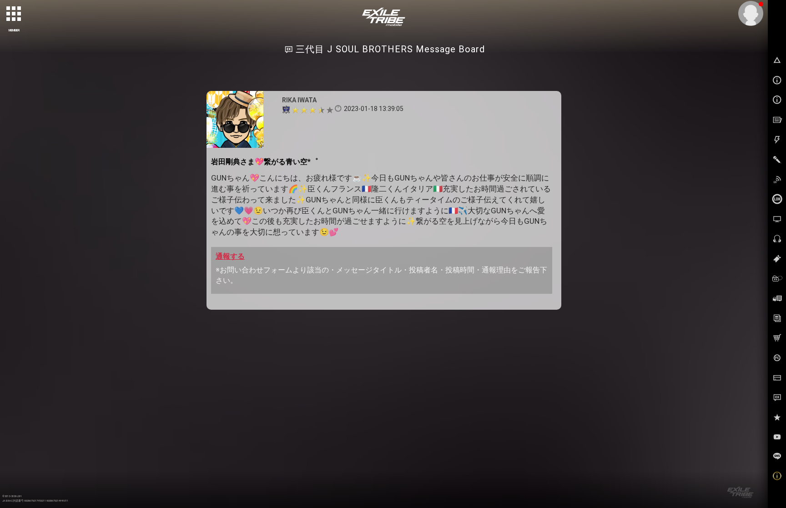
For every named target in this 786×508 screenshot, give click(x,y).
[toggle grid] (14, 14)
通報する (230, 256)
